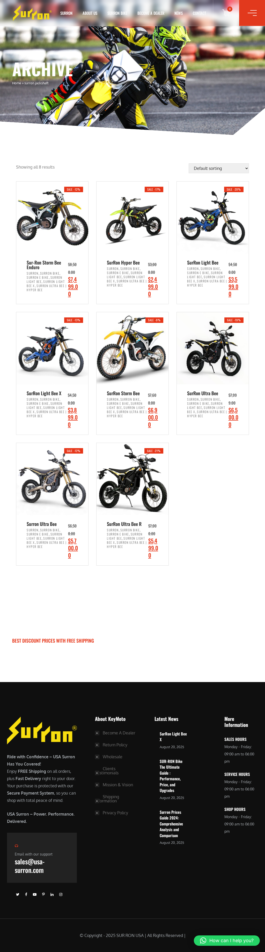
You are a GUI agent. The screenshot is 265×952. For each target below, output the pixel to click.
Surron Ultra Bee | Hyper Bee (47, 287)
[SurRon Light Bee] (213, 217)
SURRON (66, 13)
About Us (90, 13)
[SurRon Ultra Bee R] (132, 478)
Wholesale (112, 756)
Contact (199, 13)
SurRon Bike (117, 13)
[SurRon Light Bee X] (52, 347)
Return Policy (115, 744)
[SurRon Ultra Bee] (213, 347)
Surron (33, 273)
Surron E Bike (38, 277)
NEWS (178, 13)
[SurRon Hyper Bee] (132, 217)
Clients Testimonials (107, 770)
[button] (227, 940)
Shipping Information (107, 798)
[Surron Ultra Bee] (52, 478)
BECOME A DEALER (150, 13)
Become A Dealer (119, 732)
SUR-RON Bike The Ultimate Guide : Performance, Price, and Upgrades (171, 775)
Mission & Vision (118, 784)
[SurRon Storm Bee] (132, 347)
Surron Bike (50, 273)
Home (16, 83)
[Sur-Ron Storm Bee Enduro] (52, 217)
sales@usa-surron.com (30, 865)
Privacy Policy (115, 812)
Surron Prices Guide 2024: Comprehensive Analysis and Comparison (171, 823)
